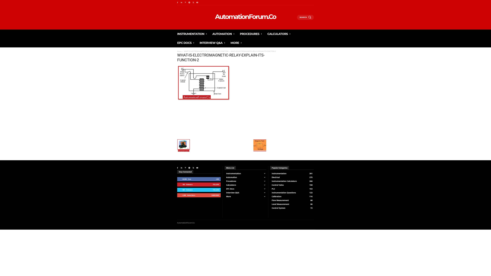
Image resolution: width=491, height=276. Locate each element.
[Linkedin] (181, 2)
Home (179, 51)
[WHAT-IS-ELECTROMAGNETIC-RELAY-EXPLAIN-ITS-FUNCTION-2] (203, 101)
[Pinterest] (185, 2)
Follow (216, 184)
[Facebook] (177, 2)
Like (217, 179)
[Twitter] (193, 2)
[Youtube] (197, 2)
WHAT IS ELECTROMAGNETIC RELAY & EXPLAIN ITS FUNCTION (206, 51)
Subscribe (215, 195)
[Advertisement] (221, 120)
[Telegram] (189, 2)
